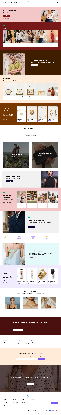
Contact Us (5, 2)
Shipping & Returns (6, 403)
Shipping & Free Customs (8, 342)
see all (56, 80)
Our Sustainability (15, 402)
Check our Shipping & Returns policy (30, 135)
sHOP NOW (5, 282)
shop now (7, 15)
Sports (28, 5)
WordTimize (25, 410)
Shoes (33, 5)
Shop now (35, 65)
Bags (11, 5)
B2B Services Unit (15, 406)
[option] (8, 38)
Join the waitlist (18, 329)
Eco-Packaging (48, 342)
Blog (13, 405)
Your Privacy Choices (33, 413)
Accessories (5, 5)
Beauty (38, 5)
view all (56, 27)
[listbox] (30, 38)
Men (51, 5)
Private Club (15, 2)
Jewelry (22, 5)
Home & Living (45, 5)
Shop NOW (30, 383)
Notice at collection (25, 413)
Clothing (16, 5)
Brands (56, 5)
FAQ (4, 405)
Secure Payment (20, 342)
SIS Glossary (14, 403)
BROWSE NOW (12, 156)
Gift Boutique (10, 2)
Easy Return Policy (34, 342)
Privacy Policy (24, 402)
